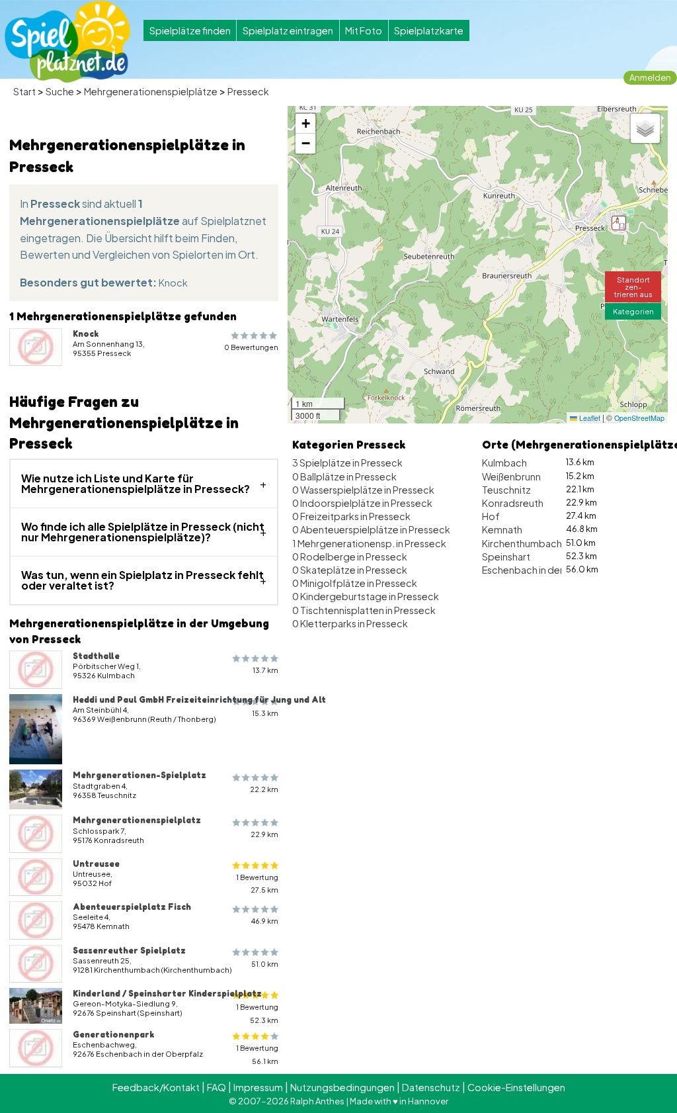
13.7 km (265, 670)
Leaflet (588, 418)
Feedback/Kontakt (156, 1087)
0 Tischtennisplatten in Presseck (364, 610)
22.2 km (264, 789)
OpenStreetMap (639, 418)
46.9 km (264, 920)
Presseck (248, 91)
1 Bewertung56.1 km (257, 1054)
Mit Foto (363, 30)
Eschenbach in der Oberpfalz (547, 570)
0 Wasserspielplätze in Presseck (363, 490)
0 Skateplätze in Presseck (349, 570)
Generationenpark (113, 1034)
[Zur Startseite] (67, 42)
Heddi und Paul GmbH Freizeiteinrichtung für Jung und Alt (199, 699)
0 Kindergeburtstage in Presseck (365, 596)
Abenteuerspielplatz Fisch (132, 906)
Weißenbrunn (511, 476)
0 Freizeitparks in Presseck (351, 516)
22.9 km (264, 834)
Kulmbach (504, 462)
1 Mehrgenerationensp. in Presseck (369, 543)
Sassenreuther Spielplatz (129, 950)
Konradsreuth (512, 503)
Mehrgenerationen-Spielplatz (139, 775)
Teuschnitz (506, 490)
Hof (491, 516)
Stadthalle (96, 655)
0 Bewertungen (251, 347)
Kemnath (502, 529)
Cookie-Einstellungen (516, 1087)
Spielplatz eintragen (288, 30)
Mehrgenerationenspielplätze (151, 91)
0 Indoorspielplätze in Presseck (362, 503)
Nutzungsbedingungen (342, 1087)
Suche (60, 91)
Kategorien (633, 311)
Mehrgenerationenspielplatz (137, 820)
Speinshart (506, 556)
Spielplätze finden (190, 30)
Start (24, 91)
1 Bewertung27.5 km (257, 883)
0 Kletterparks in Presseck (350, 623)
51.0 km (264, 963)
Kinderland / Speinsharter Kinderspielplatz (167, 993)
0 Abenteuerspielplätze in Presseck (371, 529)
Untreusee (96, 863)
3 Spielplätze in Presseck (347, 462)
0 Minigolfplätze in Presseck (354, 583)
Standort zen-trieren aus (633, 286)
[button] (619, 223)
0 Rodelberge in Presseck (349, 556)
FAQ (216, 1087)
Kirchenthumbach (522, 543)
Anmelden (650, 77)
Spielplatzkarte (428, 30)
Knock (173, 283)
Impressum (258, 1087)
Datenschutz (431, 1087)
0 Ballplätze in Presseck (344, 476)
